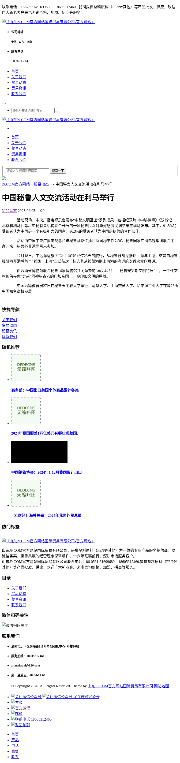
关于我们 (18, 77)
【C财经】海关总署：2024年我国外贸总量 (46, 515)
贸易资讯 (18, 88)
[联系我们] (16, 702)
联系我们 (18, 94)
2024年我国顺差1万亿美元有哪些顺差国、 (46, 433)
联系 (15, 757)
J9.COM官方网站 (16, 184)
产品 (15, 740)
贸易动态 (18, 83)
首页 (15, 71)
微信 (15, 751)
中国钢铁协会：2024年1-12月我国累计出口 (46, 472)
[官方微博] (20, 708)
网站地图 (161, 686)
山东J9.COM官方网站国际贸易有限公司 (120, 686)
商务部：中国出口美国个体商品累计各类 (45, 390)
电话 (15, 746)
